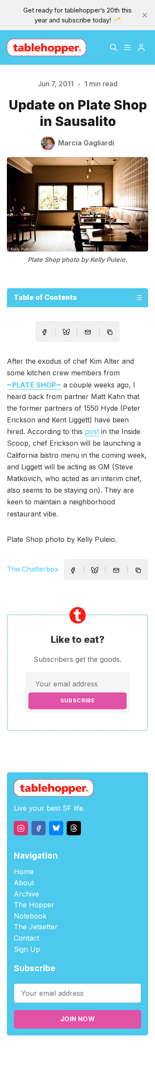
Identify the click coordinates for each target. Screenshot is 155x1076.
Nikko (97, 1060)
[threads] (74, 828)
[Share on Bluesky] (66, 333)
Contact (26, 938)
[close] (145, 15)
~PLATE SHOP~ (34, 385)
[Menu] (127, 47)
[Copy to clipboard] (110, 333)
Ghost (129, 1050)
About (24, 882)
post (92, 431)
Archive (26, 894)
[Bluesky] (56, 828)
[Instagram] (21, 828)
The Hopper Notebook (34, 910)
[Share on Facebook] (44, 332)
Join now (77, 1019)
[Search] (114, 47)
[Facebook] (38, 828)
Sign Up (27, 949)
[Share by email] (88, 332)
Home (24, 871)
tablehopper (55, 1050)
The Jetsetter (36, 926)
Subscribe (77, 700)
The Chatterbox (33, 569)
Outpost (61, 1060)
